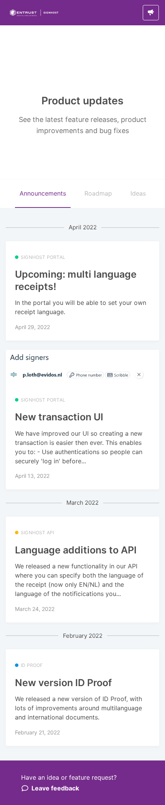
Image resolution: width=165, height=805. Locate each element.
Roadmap (98, 193)
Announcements (43, 193)
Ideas (138, 193)
